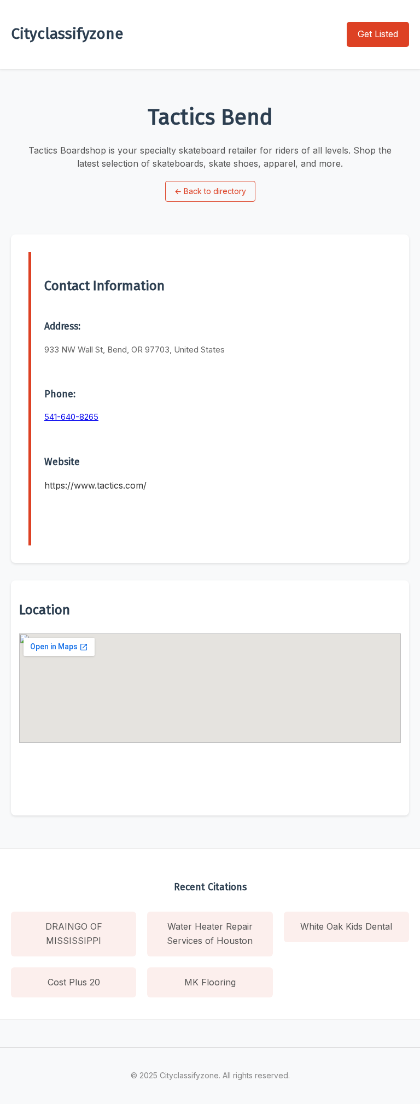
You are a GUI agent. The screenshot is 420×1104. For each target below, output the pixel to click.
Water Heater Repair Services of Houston (210, 933)
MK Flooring (210, 982)
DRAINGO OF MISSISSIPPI (73, 933)
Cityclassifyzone (67, 34)
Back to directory (210, 191)
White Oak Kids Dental (346, 926)
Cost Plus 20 (74, 982)
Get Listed (378, 33)
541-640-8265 (71, 417)
